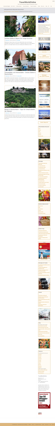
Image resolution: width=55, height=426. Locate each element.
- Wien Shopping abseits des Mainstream (43, 164)
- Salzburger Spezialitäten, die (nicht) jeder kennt (44, 273)
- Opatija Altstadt (41, 186)
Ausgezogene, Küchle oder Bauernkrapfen (43, 305)
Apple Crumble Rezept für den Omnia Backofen (44, 300)
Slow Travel (13, 6)
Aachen (40, 210)
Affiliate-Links (41, 33)
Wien (39, 207)
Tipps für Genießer (33, 6)
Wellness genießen (41, 371)
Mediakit (30, 424)
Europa (13, 11)
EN (52, 1)
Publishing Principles (38, 424)
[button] (21, 6)
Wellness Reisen (18, 6)
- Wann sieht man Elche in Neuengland (44, 233)
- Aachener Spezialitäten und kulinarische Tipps (43, 268)
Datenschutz (47, 424)
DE (48, 6)
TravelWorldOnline (27, 2)
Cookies (43, 424)
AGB (50, 424)
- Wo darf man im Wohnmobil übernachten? (43, 235)
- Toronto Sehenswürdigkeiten (43, 176)
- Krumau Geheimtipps (42, 165)
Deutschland (17, 11)
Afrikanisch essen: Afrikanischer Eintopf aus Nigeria (43, 297)
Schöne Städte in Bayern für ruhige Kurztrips (18, 38)
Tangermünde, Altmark (42, 213)
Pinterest (40, 355)
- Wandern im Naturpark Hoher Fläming (43, 238)
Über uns (42, 6)
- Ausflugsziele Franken (42, 167)
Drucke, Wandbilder (41, 335)
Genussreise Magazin (7, 6)
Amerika (40, 134)
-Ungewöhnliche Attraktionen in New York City (44, 171)
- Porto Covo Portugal (42, 183)
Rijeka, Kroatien (41, 211)
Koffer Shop (40, 334)
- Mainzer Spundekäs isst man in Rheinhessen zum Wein (43, 270)
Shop (46, 6)
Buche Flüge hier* (44, 122)
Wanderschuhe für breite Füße (43, 331)
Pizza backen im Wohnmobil (43, 295)
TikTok (40, 363)
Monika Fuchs (8, 40)
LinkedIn (40, 361)
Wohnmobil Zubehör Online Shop (43, 327)
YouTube (40, 357)
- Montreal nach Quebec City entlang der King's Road (44, 175)
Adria (39, 131)
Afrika (39, 128)
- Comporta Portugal (42, 168)
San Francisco (41, 208)
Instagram (40, 358)
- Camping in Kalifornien (42, 185)
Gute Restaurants (41, 372)
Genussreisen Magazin (7, 11)
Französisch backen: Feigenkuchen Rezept (44, 302)
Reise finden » (44, 104)
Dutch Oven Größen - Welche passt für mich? (44, 329)
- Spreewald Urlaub (41, 180)
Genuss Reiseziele (26, 6)
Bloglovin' (40, 367)
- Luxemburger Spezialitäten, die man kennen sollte (44, 265)
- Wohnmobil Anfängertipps (43, 230)
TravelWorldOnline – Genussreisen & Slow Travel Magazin (20, 424)
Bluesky (40, 364)
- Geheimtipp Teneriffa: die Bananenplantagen (43, 179)
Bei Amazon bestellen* (44, 259)
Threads (40, 360)
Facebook (40, 354)
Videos (39, 6)
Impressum (53, 424)
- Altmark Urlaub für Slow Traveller (44, 182)
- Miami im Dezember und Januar (43, 172)
